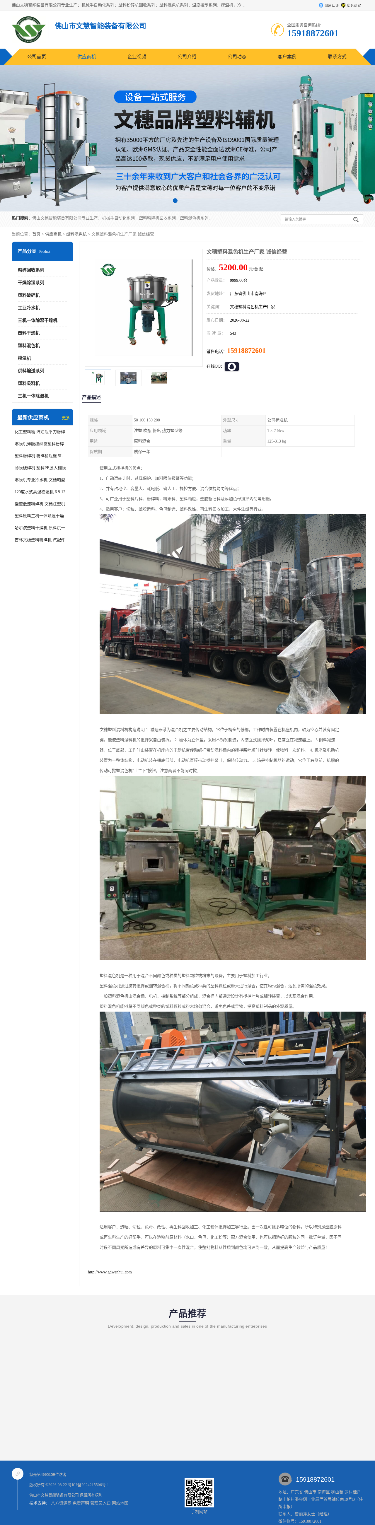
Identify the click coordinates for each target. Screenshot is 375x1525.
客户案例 (287, 56)
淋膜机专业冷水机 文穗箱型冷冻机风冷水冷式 (42, 480)
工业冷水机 (29, 307)
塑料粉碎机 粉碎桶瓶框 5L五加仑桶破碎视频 (42, 456)
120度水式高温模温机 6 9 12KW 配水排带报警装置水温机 (42, 492)
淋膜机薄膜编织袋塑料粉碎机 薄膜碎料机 (42, 444)
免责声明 (81, 1503)
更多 (66, 418)
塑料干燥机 (29, 333)
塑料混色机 (76, 234)
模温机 (24, 358)
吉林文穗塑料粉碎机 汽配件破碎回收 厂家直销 (42, 540)
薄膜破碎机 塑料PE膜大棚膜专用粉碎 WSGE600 (42, 468)
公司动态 (237, 56)
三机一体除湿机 (33, 396)
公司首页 (36, 56)
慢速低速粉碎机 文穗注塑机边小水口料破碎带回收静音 (42, 504)
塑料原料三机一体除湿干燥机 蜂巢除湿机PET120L (42, 516)
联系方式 (337, 56)
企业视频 (136, 56)
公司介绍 (187, 56)
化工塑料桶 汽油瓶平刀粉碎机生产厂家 (42, 432)
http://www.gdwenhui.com (110, 1272)
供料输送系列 (31, 370)
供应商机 (86, 56)
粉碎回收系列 (31, 270)
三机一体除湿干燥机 (37, 320)
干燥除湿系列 (31, 282)
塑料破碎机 (29, 295)
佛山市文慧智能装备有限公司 (54, 1495)
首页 (36, 234)
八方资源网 (61, 1503)
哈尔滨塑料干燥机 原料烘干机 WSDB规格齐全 (42, 528)
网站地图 (120, 1503)
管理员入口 (100, 1503)
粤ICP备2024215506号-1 (88, 1485)
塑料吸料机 (29, 383)
